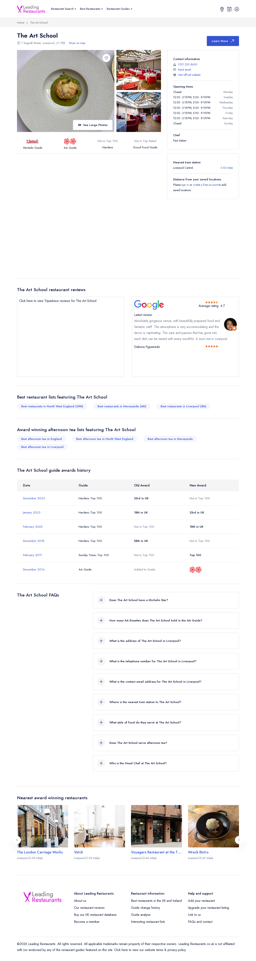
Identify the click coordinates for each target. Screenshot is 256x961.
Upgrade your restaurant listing (208, 907)
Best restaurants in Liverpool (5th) (183, 406)
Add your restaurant (201, 900)
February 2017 (32, 555)
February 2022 (33, 526)
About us (80, 900)
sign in (185, 185)
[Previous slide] (17, 840)
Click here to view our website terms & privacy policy (150, 950)
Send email (184, 70)
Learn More (220, 41)
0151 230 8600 (187, 64)
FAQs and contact (200, 921)
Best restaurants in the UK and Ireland (156, 900)
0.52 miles (227, 168)
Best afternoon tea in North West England (104, 439)
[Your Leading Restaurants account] (237, 9)
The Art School (39, 23)
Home (20, 23)
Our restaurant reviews (89, 907)
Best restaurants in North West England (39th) (52, 406)
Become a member (87, 921)
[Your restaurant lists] (229, 9)
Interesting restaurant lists (148, 921)
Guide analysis (141, 914)
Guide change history (145, 907)
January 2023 (31, 512)
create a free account (205, 185)
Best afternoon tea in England (41, 439)
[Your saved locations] (222, 9)
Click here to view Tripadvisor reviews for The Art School (57, 301)
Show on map (77, 43)
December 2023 (34, 498)
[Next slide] (239, 840)
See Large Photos (95, 125)
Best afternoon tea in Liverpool (42, 447)
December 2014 (33, 569)
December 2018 (33, 541)
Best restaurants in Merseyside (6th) (122, 406)
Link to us (194, 914)
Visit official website (189, 75)
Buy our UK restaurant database (95, 914)
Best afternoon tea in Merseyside (170, 439)
